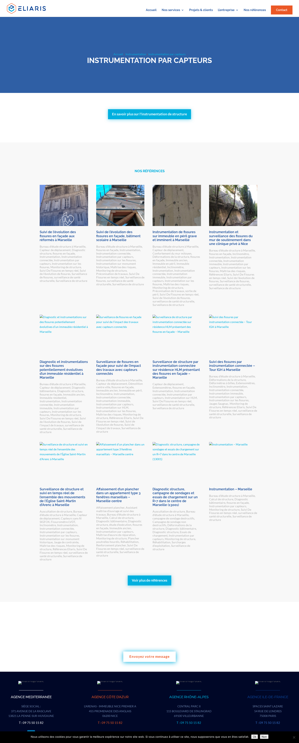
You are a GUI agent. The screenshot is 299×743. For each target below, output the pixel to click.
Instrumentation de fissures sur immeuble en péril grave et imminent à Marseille (175, 236)
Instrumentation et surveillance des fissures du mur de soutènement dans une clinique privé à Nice (231, 238)
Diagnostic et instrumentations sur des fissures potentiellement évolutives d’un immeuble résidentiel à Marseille (64, 369)
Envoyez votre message (149, 656)
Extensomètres (162, 387)
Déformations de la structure (171, 256)
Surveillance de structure (71, 280)
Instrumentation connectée (113, 253)
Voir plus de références (149, 580)
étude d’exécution (120, 524)
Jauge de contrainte (66, 542)
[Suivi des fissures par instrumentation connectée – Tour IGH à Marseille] (233, 335)
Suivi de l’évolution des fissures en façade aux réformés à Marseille (58, 236)
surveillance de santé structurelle (173, 301)
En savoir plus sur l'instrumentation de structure (149, 114)
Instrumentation (135, 54)
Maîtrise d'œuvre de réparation (115, 535)
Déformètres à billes (222, 383)
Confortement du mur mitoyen (172, 253)
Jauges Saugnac (218, 403)
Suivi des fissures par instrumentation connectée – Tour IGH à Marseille (232, 366)
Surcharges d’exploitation (169, 543)
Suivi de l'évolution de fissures (63, 272)
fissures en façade (64, 253)
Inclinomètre (175, 267)
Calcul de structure (121, 517)
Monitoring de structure (65, 267)
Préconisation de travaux (112, 274)
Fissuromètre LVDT (63, 522)
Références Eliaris (220, 274)
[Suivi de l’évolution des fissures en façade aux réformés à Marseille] (64, 205)
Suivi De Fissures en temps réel (59, 270)
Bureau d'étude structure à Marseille (62, 246)
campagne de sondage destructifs (173, 518)
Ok (254, 736)
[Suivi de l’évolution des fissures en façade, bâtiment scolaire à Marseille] (120, 205)
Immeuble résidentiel (53, 397)
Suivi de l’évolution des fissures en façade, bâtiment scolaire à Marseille (118, 236)
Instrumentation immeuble (113, 400)
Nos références (255, 10)
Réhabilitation (130, 541)
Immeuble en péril (164, 263)
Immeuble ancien (176, 260)
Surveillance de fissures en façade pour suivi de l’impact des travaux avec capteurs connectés (118, 368)
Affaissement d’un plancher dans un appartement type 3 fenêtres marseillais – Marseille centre (118, 495)
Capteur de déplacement (55, 250)
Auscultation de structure (56, 511)
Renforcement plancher (111, 545)
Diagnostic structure (70, 391)
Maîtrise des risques (123, 267)
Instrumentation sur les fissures (116, 260)
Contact (281, 10)
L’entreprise (226, 10)
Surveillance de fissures (234, 281)
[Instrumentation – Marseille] (233, 462)
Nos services (171, 10)
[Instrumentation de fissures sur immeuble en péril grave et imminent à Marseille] (177, 205)
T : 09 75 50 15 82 (31, 722)
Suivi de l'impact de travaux (60, 423)
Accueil (151, 10)
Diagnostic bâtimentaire (111, 521)
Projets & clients (201, 10)
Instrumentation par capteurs (114, 256)
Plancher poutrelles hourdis (117, 540)
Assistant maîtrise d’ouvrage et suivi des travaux (116, 511)
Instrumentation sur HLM (112, 407)
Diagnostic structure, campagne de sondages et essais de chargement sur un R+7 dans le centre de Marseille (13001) (175, 497)
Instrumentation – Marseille (230, 489)
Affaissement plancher (110, 507)
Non (264, 736)
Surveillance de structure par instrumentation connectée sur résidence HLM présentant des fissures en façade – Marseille (176, 369)
